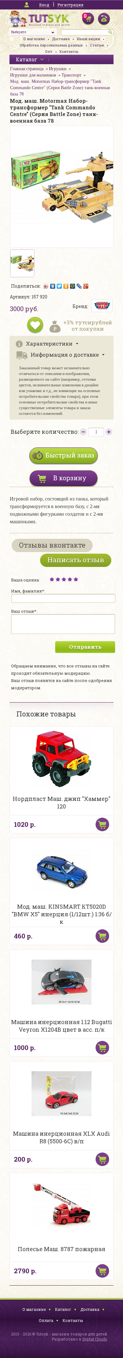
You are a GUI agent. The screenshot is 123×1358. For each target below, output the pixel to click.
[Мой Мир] (72, 286)
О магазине (34, 38)
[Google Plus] (86, 286)
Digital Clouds (94, 1339)
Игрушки (58, 68)
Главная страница (27, 68)
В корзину (69, 478)
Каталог (63, 1309)
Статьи (97, 45)
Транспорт (71, 75)
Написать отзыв (75, 559)
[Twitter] (59, 286)
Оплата (46, 1320)
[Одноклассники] (66, 286)
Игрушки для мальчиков (33, 75)
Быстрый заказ (69, 455)
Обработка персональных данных (51, 45)
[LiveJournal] (79, 286)
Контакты (69, 51)
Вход (44, 4)
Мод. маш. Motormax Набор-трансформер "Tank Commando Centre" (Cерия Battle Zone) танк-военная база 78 (60, 87)
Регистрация (70, 4)
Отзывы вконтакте (52, 545)
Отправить (85, 646)
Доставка (61, 38)
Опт (48, 51)
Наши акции (88, 38)
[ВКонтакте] (53, 286)
